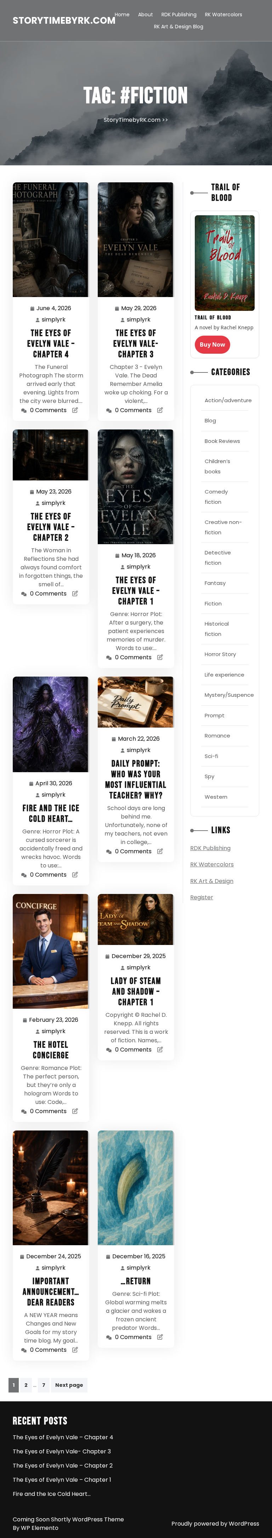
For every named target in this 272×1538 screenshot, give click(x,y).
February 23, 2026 (54, 1020)
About (145, 14)
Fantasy (215, 583)
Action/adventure (228, 400)
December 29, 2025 (139, 956)
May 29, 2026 (139, 308)
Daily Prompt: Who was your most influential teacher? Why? (136, 779)
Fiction (213, 603)
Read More (48, 239)
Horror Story (220, 654)
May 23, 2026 (54, 492)
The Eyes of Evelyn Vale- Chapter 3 (136, 344)
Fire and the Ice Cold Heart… (51, 814)
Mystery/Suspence (229, 695)
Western (216, 797)
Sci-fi (211, 756)
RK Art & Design (211, 881)
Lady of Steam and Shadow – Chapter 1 (136, 992)
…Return (136, 1281)
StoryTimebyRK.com (64, 20)
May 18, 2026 (139, 555)
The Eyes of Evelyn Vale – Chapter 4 (51, 344)
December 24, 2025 (54, 1256)
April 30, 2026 (54, 783)
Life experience (224, 674)
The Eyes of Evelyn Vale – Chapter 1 (136, 591)
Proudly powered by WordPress (215, 1524)
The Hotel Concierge (51, 1050)
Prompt (215, 715)
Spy (209, 776)
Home (122, 14)
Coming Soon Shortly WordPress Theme (68, 1519)
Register (201, 897)
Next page (69, 1385)
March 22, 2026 (139, 739)
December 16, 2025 (139, 1256)
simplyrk (54, 319)
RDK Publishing (179, 14)
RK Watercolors (223, 14)
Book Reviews (222, 441)
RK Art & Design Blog (178, 26)
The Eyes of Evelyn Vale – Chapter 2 (51, 527)
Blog (210, 420)
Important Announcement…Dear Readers (51, 1292)
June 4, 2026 (54, 308)
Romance (217, 735)
